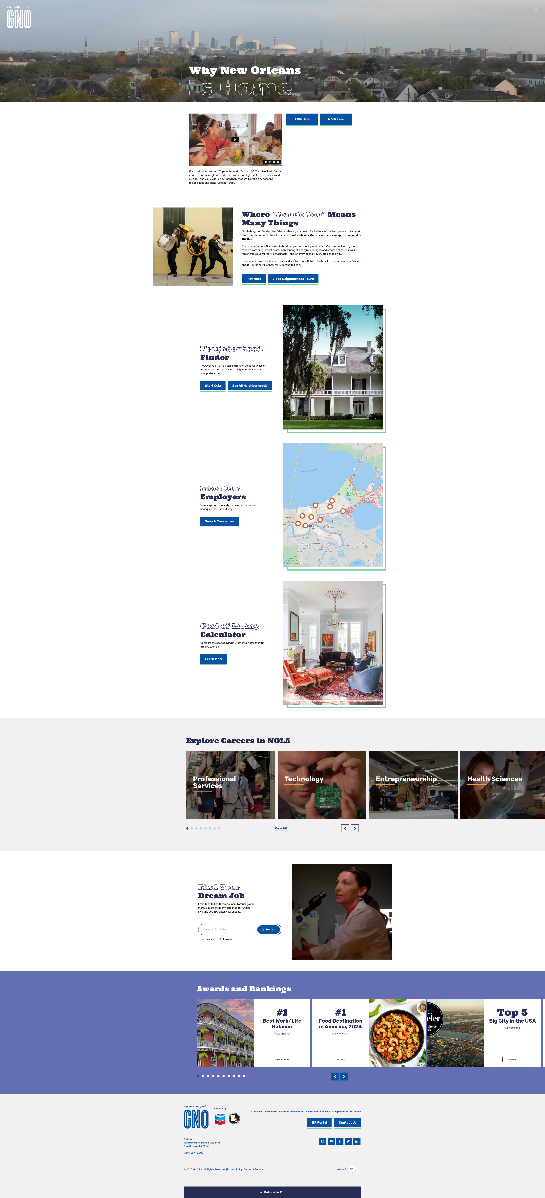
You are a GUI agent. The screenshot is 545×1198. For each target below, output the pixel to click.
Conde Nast (512, 1059)
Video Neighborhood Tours (293, 279)
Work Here (271, 1111)
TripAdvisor (340, 1059)
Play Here (253, 279)
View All (281, 828)
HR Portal (319, 1122)
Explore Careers (210, 802)
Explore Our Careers (318, 1111)
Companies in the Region (346, 1111)
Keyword (227, 939)
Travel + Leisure (282, 1059)
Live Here (256, 1111)
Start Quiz (213, 386)
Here (302, 119)
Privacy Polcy (234, 1169)
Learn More (214, 659)
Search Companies (219, 521)
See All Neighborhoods (250, 386)
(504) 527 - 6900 (193, 1153)
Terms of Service (253, 1169)
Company (211, 939)
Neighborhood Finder (291, 1111)
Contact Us (348, 1122)
